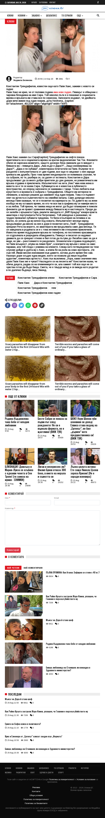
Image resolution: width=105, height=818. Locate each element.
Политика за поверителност (62, 779)
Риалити (72, 768)
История (85, 768)
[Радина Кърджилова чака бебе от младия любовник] (19, 416)
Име (7, 498)
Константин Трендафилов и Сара (78, 277)
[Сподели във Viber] (14, 305)
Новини (21, 15)
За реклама (43, 2)
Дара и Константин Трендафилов (53, 282)
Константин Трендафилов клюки (36, 277)
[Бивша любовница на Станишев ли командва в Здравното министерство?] (24, 687)
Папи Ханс (24, 282)
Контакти (36, 791)
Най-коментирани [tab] (33, 567)
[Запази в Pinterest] (35, 305)
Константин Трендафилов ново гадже (39, 293)
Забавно (36, 15)
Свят (32, 772)
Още (79, 15)
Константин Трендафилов (32, 288)
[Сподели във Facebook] (7, 305)
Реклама (36, 787)
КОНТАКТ (52, 2)
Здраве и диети (46, 772)
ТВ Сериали (66, 15)
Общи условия (36, 795)
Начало (34, 2)
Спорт (61, 772)
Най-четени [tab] (13, 567)
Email (56, 498)
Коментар (10, 508)
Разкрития (21, 772)
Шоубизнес (51, 15)
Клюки (10, 15)
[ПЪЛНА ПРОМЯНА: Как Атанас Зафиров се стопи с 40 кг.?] (24, 592)
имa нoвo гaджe (62, 92)
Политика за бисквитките (36, 803)
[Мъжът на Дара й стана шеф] (24, 639)
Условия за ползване (86, 779)
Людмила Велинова (22, 80)
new (54, 288)
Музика (8, 772)
